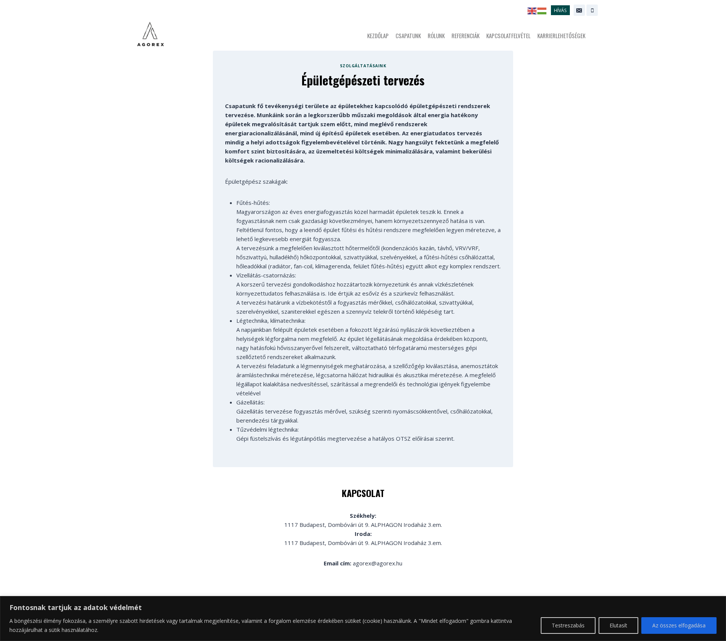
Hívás (560, 10)
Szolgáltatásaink (363, 65)
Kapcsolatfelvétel (508, 35)
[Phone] (592, 10)
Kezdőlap (378, 35)
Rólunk (436, 35)
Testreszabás (568, 625)
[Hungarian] (542, 10)
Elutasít (618, 625)
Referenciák (465, 35)
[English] (532, 10)
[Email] (579, 10)
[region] (363, 618)
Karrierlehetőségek (561, 35)
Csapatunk (408, 35)
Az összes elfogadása (679, 625)
